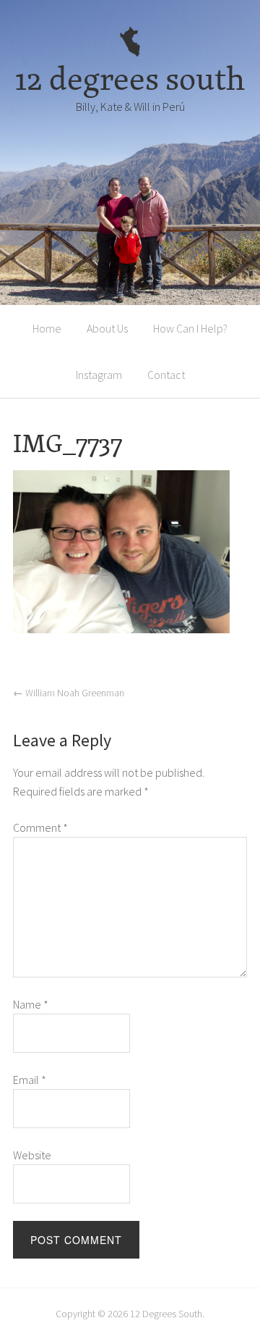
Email (29, 1079)
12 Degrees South (166, 1313)
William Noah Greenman (68, 692)
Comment (40, 827)
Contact (166, 374)
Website (32, 1155)
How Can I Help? (190, 328)
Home (46, 328)
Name (30, 1004)
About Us (107, 328)
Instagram (99, 374)
